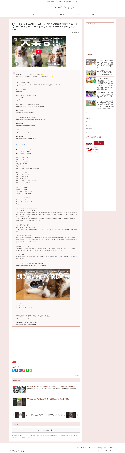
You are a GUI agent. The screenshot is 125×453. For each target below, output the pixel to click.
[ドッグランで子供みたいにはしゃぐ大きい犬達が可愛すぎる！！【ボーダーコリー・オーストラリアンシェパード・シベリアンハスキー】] (20, 370)
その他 (88, 118)
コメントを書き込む (45, 430)
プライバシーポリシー (108, 447)
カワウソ (89, 129)
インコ (88, 125)
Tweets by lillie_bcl (21, 145)
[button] (112, 24)
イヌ (14, 361)
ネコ (87, 132)
